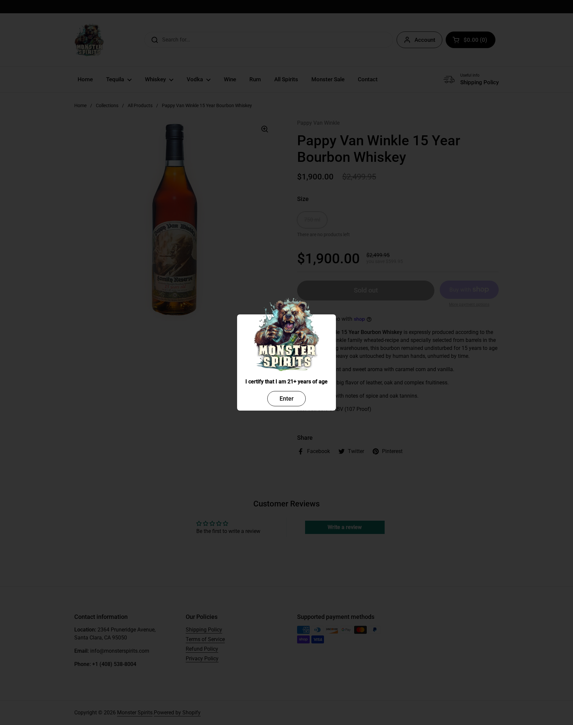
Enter (286, 398)
